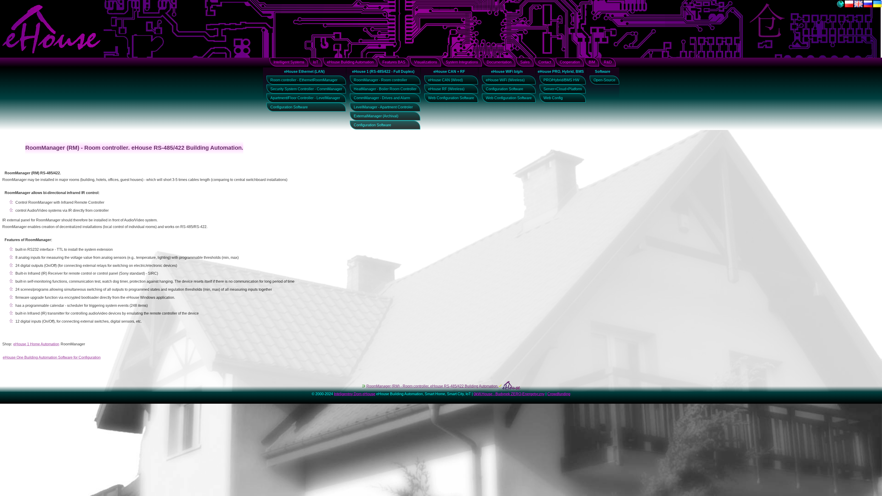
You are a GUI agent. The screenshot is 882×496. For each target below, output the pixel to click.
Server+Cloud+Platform (562, 89)
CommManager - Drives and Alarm (382, 98)
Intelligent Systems (289, 62)
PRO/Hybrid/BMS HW (561, 80)
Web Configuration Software (451, 98)
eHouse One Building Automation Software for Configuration (52, 357)
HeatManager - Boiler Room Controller (385, 89)
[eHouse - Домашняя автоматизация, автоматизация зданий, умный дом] (868, 6)
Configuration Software (289, 107)
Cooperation (570, 62)
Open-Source (604, 80)
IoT (315, 62)
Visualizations (425, 62)
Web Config (553, 98)
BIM (592, 62)
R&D (608, 62)
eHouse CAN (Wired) (445, 80)
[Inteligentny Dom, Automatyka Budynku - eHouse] (849, 6)
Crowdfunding (558, 394)
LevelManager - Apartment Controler (383, 107)
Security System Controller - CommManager (306, 89)
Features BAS (393, 62)
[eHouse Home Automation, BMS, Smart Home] (858, 6)
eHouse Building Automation (350, 62)
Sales (525, 62)
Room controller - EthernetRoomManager (303, 80)
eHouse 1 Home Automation (36, 344)
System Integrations (462, 62)
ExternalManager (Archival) (376, 116)
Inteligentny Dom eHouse (354, 394)
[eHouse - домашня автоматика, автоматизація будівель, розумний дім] (877, 6)
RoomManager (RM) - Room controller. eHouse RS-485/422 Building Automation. (432, 386)
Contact (544, 62)
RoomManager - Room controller (380, 80)
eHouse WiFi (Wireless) (505, 80)
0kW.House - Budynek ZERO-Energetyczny (509, 394)
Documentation (499, 62)
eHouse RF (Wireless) (446, 89)
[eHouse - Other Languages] (840, 6)
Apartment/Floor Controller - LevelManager (305, 98)
